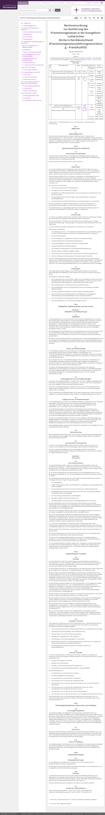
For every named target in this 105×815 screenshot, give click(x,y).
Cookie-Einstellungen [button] (77, 814)
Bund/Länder (13, 814)
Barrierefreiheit (61, 814)
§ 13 (79, 668)
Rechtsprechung (46, 3)
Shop (89, 3)
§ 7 (69, 142)
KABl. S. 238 (83, 122)
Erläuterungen (70, 3)
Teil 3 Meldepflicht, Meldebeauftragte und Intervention (32, 42)
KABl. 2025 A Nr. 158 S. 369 (91, 59)
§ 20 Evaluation (26, 98)
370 (100, 59)
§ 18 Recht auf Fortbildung (29, 90)
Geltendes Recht (22, 3)
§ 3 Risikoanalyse (27, 34)
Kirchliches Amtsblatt (58, 3)
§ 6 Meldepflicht (26, 49)
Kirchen (5, 814)
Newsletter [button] (30, 814)
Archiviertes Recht (35, 3)
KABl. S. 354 (80, 792)
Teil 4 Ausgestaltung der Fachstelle (30, 72)
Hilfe (68, 814)
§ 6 (75, 141)
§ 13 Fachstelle (26, 74)
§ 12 (70, 799)
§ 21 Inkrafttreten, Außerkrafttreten (32, 100)
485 (86, 73)
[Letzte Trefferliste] (53, 10)
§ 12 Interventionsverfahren (29, 70)
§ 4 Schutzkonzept (27, 37)
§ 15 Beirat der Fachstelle (29, 79)
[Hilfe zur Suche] (50, 10)
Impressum (38, 814)
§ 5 (85, 136)
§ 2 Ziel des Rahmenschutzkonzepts (32, 32)
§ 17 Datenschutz (27, 88)
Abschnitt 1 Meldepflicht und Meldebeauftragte (30, 46)
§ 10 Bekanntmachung (28, 62)
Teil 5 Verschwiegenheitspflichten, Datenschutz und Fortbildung (30, 82)
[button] (101, 3)
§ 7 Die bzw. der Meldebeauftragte (31, 52)
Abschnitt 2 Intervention (29, 67)
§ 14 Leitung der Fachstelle (29, 77)
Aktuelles (95, 3)
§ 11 (58, 122)
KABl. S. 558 (76, 54)
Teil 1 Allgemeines (26, 23)
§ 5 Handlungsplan (27, 39)
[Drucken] (102, 18)
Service (24, 814)
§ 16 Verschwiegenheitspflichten (31, 86)
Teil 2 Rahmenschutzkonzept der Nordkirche (30, 28)
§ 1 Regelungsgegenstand (29, 25)
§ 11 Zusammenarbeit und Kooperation (33, 65)
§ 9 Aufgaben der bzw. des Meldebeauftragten (29, 59)
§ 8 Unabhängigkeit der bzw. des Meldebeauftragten (31, 55)
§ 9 (85, 598)
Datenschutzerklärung (49, 814)
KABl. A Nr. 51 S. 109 (85, 79)
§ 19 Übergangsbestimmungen (30, 95)
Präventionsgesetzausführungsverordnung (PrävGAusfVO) (40, 18)
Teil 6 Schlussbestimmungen (29, 93)
